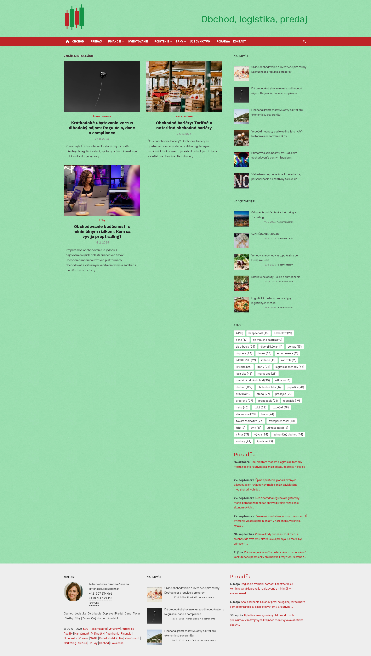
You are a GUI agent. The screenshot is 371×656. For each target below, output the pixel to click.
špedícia (265, 441)
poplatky (295, 387)
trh (240, 427)
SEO (85, 629)
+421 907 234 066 (100, 593)
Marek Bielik (192, 618)
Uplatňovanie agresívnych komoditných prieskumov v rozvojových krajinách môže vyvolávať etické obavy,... (266, 620)
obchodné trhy (270, 387)
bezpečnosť (258, 333)
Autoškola (128, 629)
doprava (244, 353)
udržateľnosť (277, 427)
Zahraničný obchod (94, 618)
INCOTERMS (246, 360)
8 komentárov (285, 264)
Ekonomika (70, 638)
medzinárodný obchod (253, 380)
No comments (206, 597)
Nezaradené (184, 116)
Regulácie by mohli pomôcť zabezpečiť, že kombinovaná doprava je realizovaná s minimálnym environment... (261, 588)
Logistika (80, 613)
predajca (283, 394)
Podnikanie (112, 633)
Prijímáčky (97, 633)
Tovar (136, 613)
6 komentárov (286, 281)
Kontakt (239, 41)
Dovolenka (117, 643)
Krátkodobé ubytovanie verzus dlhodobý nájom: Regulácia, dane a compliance (102, 127)
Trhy (179, 41)
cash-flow (283, 333)
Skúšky (93, 643)
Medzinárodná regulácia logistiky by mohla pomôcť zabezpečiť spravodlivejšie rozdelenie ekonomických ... (267, 502)
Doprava (108, 613)
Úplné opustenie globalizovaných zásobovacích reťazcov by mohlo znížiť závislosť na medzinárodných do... (265, 485)
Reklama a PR (98, 629)
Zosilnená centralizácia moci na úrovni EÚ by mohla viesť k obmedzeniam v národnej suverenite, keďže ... (270, 521)
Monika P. (192, 597)
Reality (68, 633)
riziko (242, 407)
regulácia (291, 400)
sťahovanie (246, 414)
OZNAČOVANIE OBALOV (265, 234)
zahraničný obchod (288, 434)
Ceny (128, 613)
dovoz (264, 353)
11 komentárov (285, 238)
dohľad (295, 346)
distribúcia (245, 346)
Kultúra (82, 643)
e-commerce (287, 353)
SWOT (94, 638)
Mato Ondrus (192, 640)
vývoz (261, 434)
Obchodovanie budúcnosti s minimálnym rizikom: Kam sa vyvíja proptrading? (101, 231)
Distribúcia (94, 613)
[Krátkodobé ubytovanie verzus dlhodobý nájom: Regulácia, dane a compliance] (102, 86)
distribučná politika (267, 340)
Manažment (81, 633)
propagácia (268, 400)
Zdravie (83, 638)
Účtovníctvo (200, 41)
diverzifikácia (271, 346)
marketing (267, 373)
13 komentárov (285, 222)
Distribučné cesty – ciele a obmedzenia (275, 277)
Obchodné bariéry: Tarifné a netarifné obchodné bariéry (184, 125)
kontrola (288, 360)
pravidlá (243, 394)
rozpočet (280, 407)
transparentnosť (282, 421)
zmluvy (243, 441)
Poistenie (161, 41)
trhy (256, 427)
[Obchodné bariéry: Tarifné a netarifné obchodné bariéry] (184, 86)
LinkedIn (94, 603)
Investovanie (138, 41)
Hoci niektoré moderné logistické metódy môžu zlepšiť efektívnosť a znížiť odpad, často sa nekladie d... (269, 466)
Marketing (70, 643)
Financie (114, 41)
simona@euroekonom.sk (104, 589)
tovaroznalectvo (249, 421)
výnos (242, 434)
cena (242, 340)
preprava (244, 400)
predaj (263, 394)
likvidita (244, 367)
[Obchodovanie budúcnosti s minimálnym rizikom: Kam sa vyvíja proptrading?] (102, 190)
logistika (244, 373)
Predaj (96, 41)
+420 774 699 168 (100, 598)
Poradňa (223, 41)
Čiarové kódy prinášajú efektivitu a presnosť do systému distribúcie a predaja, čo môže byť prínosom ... (268, 539)
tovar (267, 414)
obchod (244, 387)
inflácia (268, 360)
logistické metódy (290, 367)
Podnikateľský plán (111, 638)
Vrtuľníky (114, 629)
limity (263, 367)
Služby (69, 618)
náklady (282, 380)
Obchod (78, 41)
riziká (260, 407)
